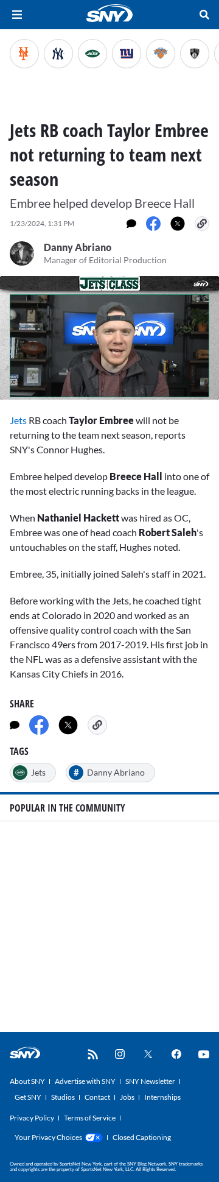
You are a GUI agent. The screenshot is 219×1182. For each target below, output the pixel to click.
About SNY (27, 1081)
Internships (162, 1097)
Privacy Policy (32, 1117)
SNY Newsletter (150, 1081)
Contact (97, 1097)
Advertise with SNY (85, 1081)
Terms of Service (90, 1117)
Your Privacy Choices (48, 1137)
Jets (18, 420)
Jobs (127, 1097)
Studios (63, 1097)
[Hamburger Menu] (17, 14)
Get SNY (28, 1097)
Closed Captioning (142, 1137)
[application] (109, 338)
